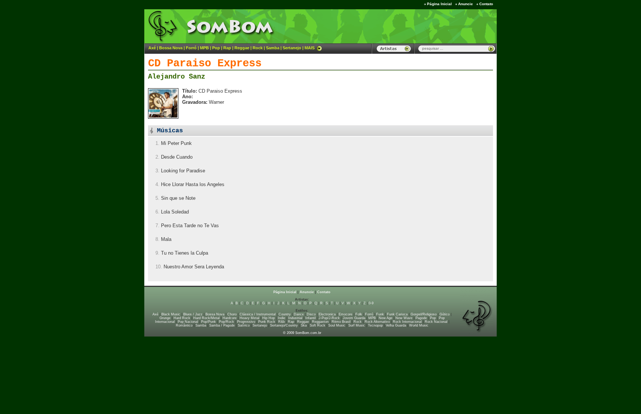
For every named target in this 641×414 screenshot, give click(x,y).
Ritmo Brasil (341, 322)
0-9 (371, 303)
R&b (281, 322)
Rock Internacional (407, 322)
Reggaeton (320, 322)
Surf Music (356, 325)
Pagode (421, 318)
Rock (258, 48)
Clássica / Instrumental (258, 314)
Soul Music (336, 325)
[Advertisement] (404, 26)
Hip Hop (268, 318)
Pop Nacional (188, 322)
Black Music (170, 314)
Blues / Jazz (193, 314)
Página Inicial (439, 4)
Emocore (345, 314)
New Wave (403, 318)
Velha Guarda (396, 325)
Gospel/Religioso (424, 314)
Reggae (241, 48)
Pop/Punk (208, 322)
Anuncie (465, 4)
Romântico (184, 325)
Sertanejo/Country (284, 325)
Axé (152, 48)
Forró (191, 48)
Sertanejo (292, 48)
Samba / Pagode (222, 325)
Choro (232, 314)
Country (285, 314)
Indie (281, 318)
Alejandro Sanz (176, 77)
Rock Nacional (436, 322)
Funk (380, 314)
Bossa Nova (171, 48)
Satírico (244, 325)
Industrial (295, 318)
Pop (216, 48)
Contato (486, 4)
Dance (299, 314)
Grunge (165, 318)
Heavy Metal (249, 318)
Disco (311, 314)
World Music (418, 325)
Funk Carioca (397, 314)
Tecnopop (375, 325)
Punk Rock (266, 322)
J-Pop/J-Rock (329, 318)
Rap (227, 48)
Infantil (310, 318)
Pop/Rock (226, 322)
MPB (204, 48)
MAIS (310, 48)
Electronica (327, 314)
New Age (385, 318)
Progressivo (246, 322)
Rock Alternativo (377, 322)
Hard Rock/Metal (206, 318)
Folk (358, 314)
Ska (304, 325)
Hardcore (230, 318)
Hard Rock (182, 318)
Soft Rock (317, 325)
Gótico (445, 314)
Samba (272, 48)
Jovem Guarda (354, 318)
